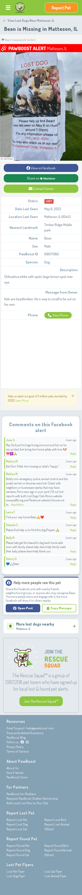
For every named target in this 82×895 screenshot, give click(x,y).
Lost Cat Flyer (53, 871)
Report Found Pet (18, 846)
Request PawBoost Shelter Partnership (32, 798)
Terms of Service (18, 751)
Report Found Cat (18, 855)
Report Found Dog (18, 850)
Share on (33, 178)
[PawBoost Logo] (19, 7)
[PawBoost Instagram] (27, 742)
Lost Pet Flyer (15, 871)
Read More (17, 504)
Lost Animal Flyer (55, 876)
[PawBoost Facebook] (22, 742)
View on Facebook (43, 168)
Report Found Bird (56, 846)
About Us (13, 768)
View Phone (60, 315)
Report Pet (61, 7)
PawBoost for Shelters (21, 794)
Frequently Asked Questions (25, 733)
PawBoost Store (17, 777)
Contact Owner (43, 188)
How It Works (15, 773)
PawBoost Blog (16, 737)
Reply (73, 453)
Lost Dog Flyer (16, 876)
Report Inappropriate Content (19, 39)
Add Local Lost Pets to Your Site (27, 803)
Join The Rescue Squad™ (41, 701)
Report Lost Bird (55, 820)
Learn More (21, 400)
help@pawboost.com (40, 728)
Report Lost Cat (17, 829)
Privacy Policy (15, 747)
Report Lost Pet (17, 820)
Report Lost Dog (17, 824)
